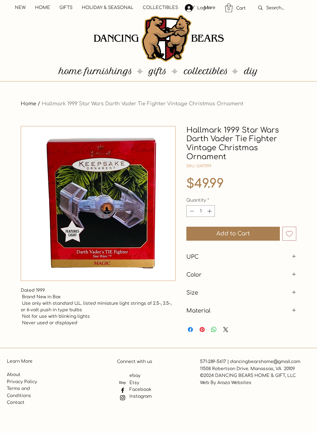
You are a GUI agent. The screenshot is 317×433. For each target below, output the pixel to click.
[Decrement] (191, 211)
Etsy (134, 382)
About (13, 374)
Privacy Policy (22, 381)
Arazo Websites (234, 382)
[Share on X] (225, 329)
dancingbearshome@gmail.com (265, 361)
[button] (228, 7)
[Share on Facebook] (190, 329)
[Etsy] (122, 382)
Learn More (20, 361)
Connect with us (134, 361)
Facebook (140, 389)
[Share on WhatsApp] (214, 329)
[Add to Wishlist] (289, 234)
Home (28, 104)
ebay (135, 375)
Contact (15, 402)
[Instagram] (122, 397)
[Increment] (210, 211)
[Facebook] (122, 390)
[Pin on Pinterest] (202, 329)
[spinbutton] (200, 211)
